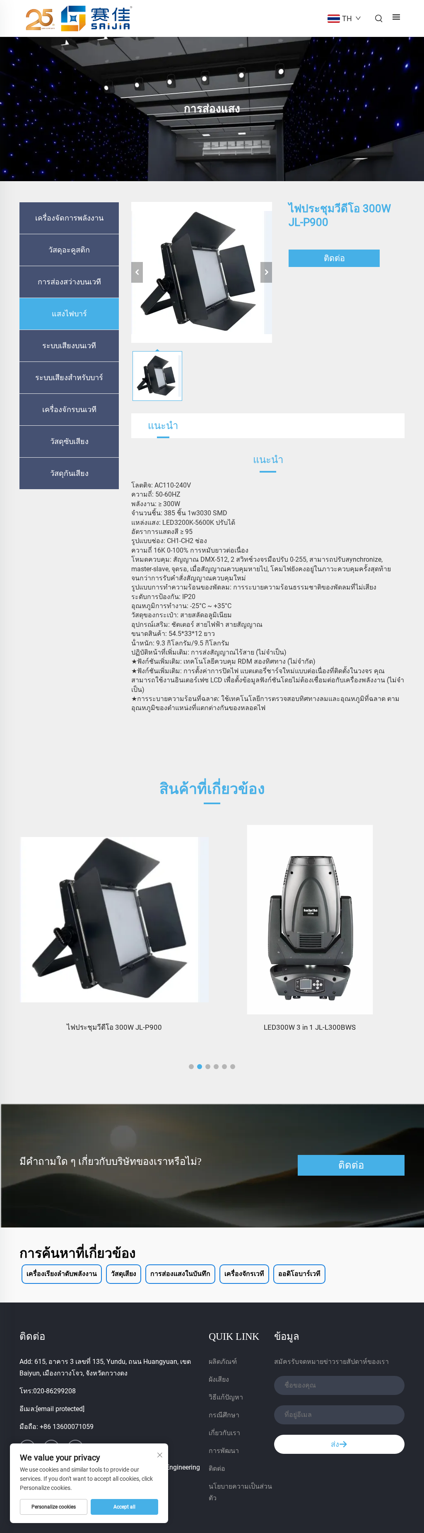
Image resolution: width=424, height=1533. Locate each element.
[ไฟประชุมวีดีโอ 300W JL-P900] (201, 272)
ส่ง (335, 1444)
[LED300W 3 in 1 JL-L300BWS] (114, 920)
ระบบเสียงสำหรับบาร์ (69, 378)
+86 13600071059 (67, 1427)
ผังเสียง (219, 1379)
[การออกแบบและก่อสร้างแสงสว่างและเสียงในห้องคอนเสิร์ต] (310, 920)
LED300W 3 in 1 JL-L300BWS (114, 1027)
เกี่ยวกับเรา (224, 1433)
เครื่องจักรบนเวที (69, 409)
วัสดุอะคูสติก (69, 250)
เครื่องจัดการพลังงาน (69, 218)
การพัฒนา (224, 1451)
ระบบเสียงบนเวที (69, 346)
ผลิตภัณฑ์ (223, 1362)
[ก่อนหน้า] (137, 272)
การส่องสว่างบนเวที (69, 282)
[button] (191, 1066)
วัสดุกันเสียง (69, 473)
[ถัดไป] (266, 272)
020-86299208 (54, 1391)
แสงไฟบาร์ (69, 314)
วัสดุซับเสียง (69, 441)
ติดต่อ (334, 258)
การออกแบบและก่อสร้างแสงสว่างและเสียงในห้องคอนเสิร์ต (309, 1027)
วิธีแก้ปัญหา (226, 1397)
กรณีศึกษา (224, 1415)
